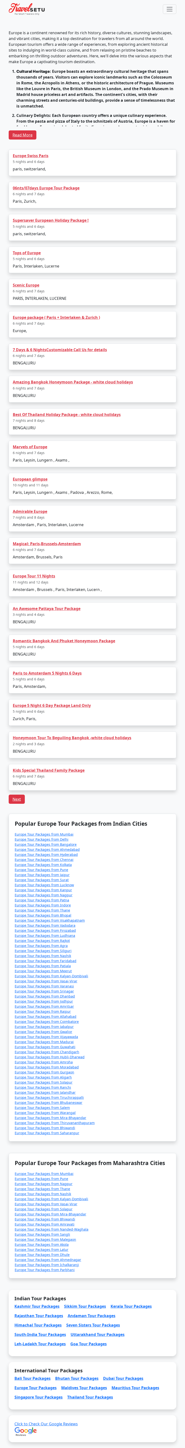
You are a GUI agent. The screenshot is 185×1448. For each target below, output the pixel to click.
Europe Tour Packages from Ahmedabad (47, 849)
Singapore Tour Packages (38, 1397)
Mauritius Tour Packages (135, 1387)
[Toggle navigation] (169, 9)
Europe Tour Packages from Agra (41, 945)
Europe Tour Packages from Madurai (44, 1041)
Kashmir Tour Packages (36, 1306)
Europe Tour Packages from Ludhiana (45, 935)
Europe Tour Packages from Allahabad (45, 1016)
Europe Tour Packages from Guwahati (45, 1047)
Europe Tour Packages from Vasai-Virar (46, 981)
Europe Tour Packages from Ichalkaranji (47, 1264)
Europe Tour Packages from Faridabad (45, 961)
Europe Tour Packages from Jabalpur (44, 1026)
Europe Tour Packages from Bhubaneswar (48, 1102)
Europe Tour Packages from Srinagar (44, 991)
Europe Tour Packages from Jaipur (42, 874)
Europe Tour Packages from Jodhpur (44, 1001)
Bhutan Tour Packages (77, 1378)
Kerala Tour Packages (131, 1306)
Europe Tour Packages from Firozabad (45, 930)
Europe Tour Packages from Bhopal (43, 915)
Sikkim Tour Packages (85, 1306)
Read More (23, 135)
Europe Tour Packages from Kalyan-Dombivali (51, 976)
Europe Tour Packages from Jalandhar (45, 1092)
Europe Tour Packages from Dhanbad (45, 996)
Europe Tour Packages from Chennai (44, 859)
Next (17, 799)
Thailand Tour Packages (90, 1397)
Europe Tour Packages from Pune (41, 869)
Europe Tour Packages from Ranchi (43, 1087)
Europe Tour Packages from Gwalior (43, 1031)
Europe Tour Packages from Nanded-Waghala (51, 1229)
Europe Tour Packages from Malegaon (45, 1239)
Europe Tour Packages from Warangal (45, 1112)
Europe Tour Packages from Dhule (42, 1254)
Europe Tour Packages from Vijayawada (46, 1036)
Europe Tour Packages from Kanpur (43, 890)
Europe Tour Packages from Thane (42, 910)
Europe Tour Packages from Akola (42, 1244)
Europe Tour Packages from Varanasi (44, 986)
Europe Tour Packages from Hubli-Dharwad (50, 1057)
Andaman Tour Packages (91, 1315)
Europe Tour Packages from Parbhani (45, 1269)
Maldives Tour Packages (84, 1387)
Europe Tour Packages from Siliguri (43, 950)
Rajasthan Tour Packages (38, 1315)
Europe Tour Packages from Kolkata (43, 864)
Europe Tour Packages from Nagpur (44, 895)
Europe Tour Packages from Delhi (41, 839)
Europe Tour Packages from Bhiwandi (45, 1128)
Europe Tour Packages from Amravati (44, 1224)
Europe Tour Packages (35, 1387)
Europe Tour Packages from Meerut (43, 971)
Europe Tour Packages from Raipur (43, 1011)
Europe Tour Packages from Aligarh (43, 1077)
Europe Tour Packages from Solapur (44, 1082)
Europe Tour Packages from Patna (42, 900)
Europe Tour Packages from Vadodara (45, 925)
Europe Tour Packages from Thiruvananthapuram (55, 1122)
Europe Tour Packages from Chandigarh (47, 1052)
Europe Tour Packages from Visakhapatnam (50, 920)
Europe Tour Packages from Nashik (43, 955)
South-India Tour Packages (40, 1334)
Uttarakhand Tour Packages (98, 1334)
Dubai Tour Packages (123, 1378)
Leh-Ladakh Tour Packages (40, 1344)
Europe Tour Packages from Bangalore (46, 844)
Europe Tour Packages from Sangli (42, 1234)
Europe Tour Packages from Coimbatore (47, 1021)
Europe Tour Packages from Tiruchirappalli (49, 1097)
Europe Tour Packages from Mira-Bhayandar (50, 1117)
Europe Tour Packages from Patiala (43, 966)
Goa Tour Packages (88, 1344)
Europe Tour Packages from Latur (41, 1249)
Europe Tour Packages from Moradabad (47, 1067)
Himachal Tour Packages (38, 1325)
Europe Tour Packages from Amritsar (44, 1006)
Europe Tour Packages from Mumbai (44, 834)
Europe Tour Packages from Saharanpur (47, 1133)
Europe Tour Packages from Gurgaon (44, 1072)
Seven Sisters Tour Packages (93, 1325)
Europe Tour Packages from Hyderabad (46, 854)
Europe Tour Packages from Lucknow (44, 885)
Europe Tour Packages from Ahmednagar (48, 1259)
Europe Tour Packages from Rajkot (42, 940)
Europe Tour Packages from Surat (42, 880)
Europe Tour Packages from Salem (42, 1107)
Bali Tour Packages (32, 1378)
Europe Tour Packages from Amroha (44, 1062)
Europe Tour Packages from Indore (43, 905)
